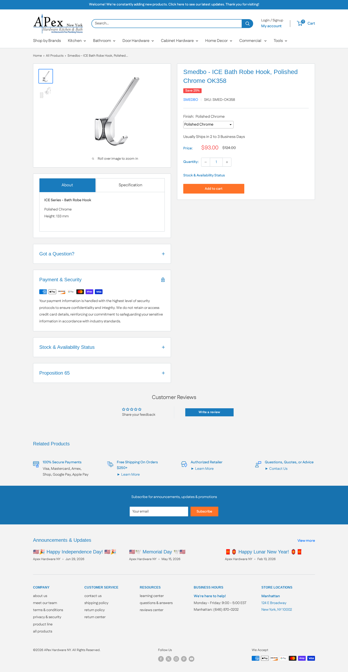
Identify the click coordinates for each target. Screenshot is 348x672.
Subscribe (204, 511)
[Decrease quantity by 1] (205, 162)
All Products (54, 55)
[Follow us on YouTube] (191, 659)
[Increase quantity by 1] (227, 162)
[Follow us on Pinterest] (184, 659)
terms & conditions (48, 610)
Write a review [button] (209, 412)
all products (42, 631)
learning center (152, 596)
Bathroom (102, 41)
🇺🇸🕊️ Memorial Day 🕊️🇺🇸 (157, 551)
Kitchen (75, 41)
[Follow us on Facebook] (161, 659)
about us (40, 596)
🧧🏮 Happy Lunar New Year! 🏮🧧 (263, 551)
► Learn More (128, 474)
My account (271, 26)
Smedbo (190, 99)
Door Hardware (135, 41)
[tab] (67, 185)
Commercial (250, 41)
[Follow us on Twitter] (168, 659)
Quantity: (191, 162)
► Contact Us (276, 468)
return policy (94, 610)
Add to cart (214, 188)
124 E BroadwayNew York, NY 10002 (276, 603)
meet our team (45, 603)
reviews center (151, 610)
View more (306, 540)
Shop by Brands (47, 41)
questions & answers (156, 603)
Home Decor (216, 41)
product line (43, 624)
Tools (278, 41)
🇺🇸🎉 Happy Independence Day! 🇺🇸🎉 (74, 551)
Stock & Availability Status (204, 175)
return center (95, 617)
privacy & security (47, 617)
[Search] (247, 23)
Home (37, 55)
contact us (93, 596)
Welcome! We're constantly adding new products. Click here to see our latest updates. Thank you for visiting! (174, 4)
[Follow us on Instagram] (176, 659)
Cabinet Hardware (177, 41)
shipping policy (96, 603)
